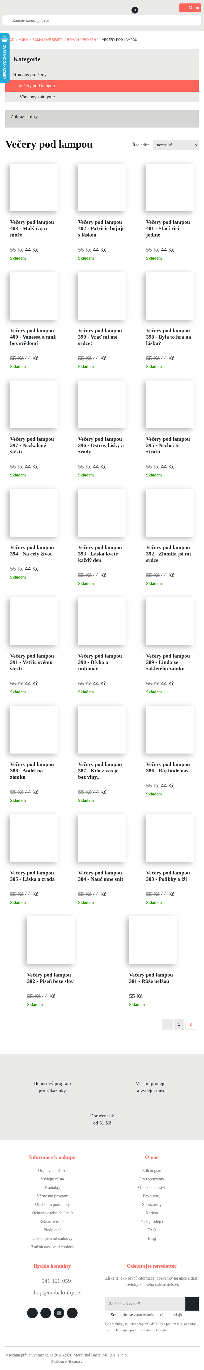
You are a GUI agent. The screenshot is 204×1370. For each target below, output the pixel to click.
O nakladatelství (151, 1187)
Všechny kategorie (37, 97)
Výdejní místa (52, 1179)
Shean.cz (75, 1361)
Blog (152, 1238)
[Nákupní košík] (130, 7)
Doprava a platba (52, 1170)
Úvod (10, 40)
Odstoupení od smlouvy (52, 1238)
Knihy (23, 40)
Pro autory (151, 1196)
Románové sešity (47, 40)
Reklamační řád (52, 1221)
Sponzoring (152, 1204)
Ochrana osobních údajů (52, 1213)
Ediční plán (151, 1170)
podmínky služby (142, 1330)
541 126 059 (55, 1280)
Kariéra (152, 1213)
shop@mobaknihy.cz (56, 1292)
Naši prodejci (152, 1221)
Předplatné (52, 1230)
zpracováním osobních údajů (158, 1314)
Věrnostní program (52, 1196)
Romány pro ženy (82, 40)
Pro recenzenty (151, 1179)
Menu (194, 7)
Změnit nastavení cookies (52, 1247)
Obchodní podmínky (52, 1204)
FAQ (151, 1230)
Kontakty (52, 1187)
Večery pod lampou (37, 86)
